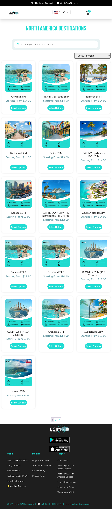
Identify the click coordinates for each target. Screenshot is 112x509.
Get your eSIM (14, 465)
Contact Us (62, 460)
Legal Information (40, 460)
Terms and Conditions (42, 465)
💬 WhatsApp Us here (67, 3)
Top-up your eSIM (65, 492)
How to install (13, 470)
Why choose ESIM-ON (17, 460)
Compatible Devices (66, 482)
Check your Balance (66, 487)
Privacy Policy (38, 475)
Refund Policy (38, 470)
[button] (34, 13)
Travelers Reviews (15, 481)
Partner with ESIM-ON (17, 475)
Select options (18, 108)
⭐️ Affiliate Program (16, 486)
